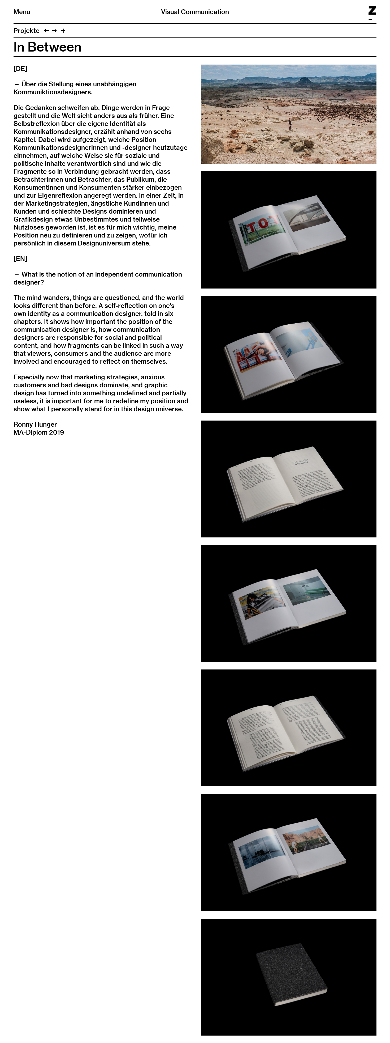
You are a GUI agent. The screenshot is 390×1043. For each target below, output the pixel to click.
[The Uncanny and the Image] (54, 31)
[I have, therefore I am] (46, 31)
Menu (22, 12)
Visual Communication (195, 12)
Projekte (27, 31)
